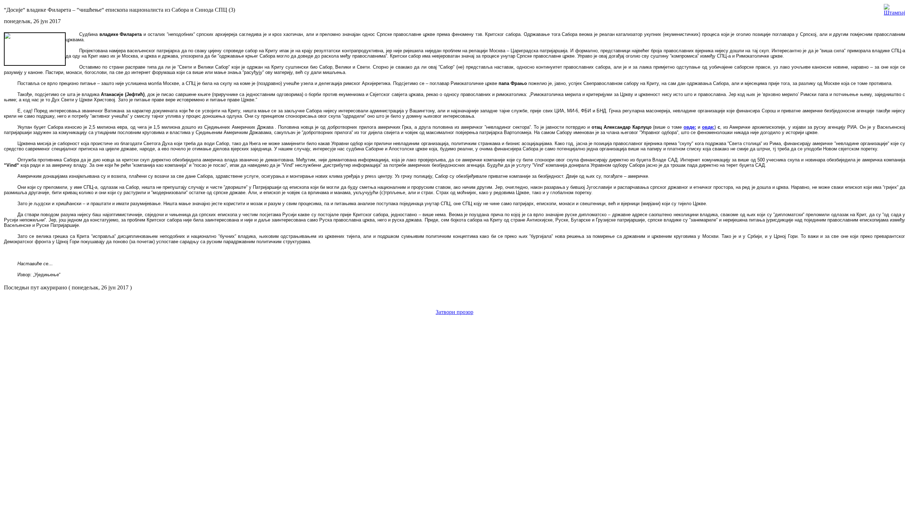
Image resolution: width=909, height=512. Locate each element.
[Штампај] (894, 8)
